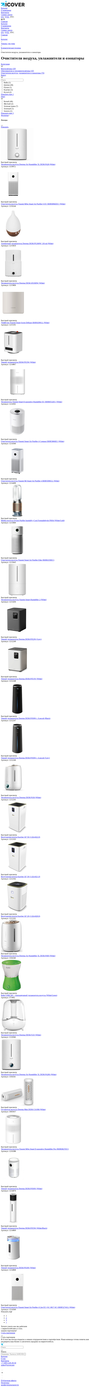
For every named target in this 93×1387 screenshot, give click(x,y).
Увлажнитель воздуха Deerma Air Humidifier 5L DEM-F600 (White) (28, 956)
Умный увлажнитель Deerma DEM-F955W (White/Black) (24, 1228)
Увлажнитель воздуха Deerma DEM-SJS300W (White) (23, 283)
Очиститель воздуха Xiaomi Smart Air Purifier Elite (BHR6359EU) (27, 560)
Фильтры (4, 115)
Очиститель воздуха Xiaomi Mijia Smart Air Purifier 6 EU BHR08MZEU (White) (33, 204)
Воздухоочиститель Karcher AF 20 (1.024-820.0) (20, 916)
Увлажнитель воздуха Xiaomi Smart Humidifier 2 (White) (23, 600)
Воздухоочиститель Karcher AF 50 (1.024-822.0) (20, 837)
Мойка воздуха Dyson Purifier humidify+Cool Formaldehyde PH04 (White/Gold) (33, 520)
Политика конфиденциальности (10, 1384)
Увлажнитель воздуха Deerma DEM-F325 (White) (21, 1035)
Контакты (5, 12)
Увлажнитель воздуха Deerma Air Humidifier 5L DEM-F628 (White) (28, 164)
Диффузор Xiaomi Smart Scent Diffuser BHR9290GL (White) (25, 323)
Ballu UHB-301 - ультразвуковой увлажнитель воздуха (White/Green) (29, 995)
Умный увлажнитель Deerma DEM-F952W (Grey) (21, 639)
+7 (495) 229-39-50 (8, 1363)
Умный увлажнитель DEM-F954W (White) (18, 1268)
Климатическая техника (11, 48)
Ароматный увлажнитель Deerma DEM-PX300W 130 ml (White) (27, 243)
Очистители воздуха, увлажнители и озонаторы (22, 73)
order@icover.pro (7, 1365)
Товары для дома (8, 44)
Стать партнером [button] (8, 1333)
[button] (46, 65)
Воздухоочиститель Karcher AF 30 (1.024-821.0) (20, 877)
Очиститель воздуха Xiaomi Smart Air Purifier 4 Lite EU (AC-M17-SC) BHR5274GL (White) (38, 1307)
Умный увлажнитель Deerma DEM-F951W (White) (21, 679)
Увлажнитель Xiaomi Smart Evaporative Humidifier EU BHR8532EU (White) (31, 402)
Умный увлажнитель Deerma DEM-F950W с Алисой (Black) (25, 718)
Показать (4, 127)
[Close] (2, 125)
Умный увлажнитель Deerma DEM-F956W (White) (21, 1189)
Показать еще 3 (7, 113)
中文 (7, 17)
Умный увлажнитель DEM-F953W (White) (18, 362)
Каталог (4, 8)
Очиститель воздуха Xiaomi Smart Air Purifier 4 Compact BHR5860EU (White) (32, 441)
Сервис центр (6, 15)
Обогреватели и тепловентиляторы (17, 71)
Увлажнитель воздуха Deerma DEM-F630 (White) (21, 797)
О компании (6, 10)
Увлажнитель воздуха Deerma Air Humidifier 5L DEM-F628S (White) (28, 1074)
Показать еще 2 (7, 94)
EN (2, 17)
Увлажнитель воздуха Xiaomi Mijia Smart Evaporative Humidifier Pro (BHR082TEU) (35, 1149)
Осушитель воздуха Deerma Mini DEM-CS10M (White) (23, 1109)
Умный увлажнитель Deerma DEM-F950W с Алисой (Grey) (25, 758)
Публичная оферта (8, 1381)
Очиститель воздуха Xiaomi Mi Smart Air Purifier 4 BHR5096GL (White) (30, 481)
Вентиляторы (8, 69)
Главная (4, 22)
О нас (3, 1359)
